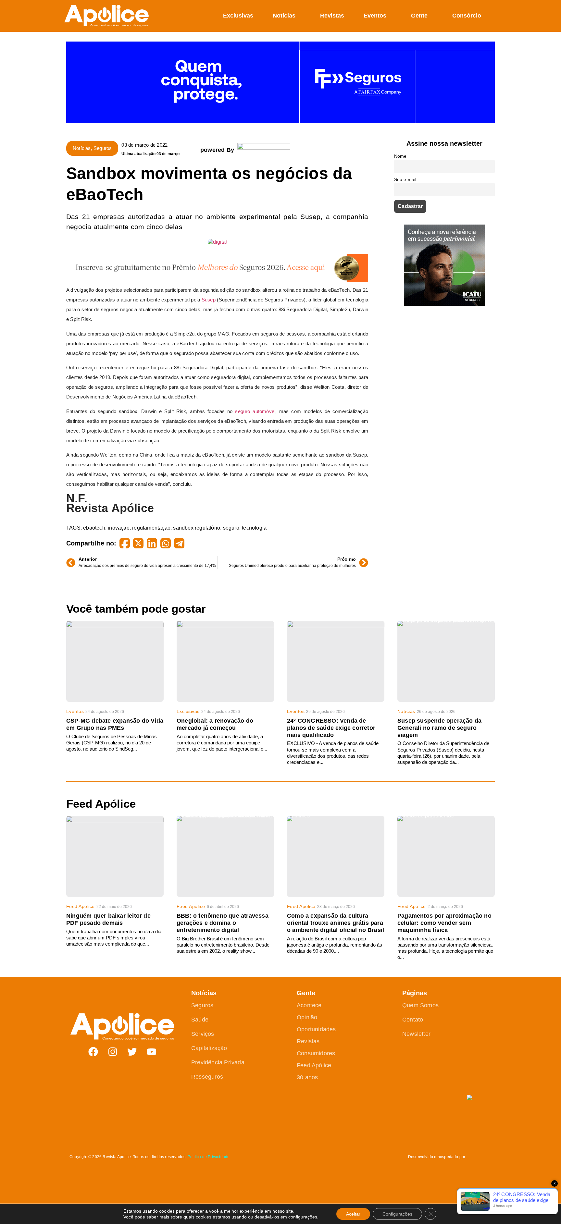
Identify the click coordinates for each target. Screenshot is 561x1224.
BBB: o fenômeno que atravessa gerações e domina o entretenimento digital (222, 922)
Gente (419, 15)
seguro (231, 528)
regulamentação (151, 528)
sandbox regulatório (196, 528)
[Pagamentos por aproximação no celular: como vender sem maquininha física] (446, 856)
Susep (209, 299)
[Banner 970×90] (217, 280)
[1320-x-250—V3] (280, 121)
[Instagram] (113, 1052)
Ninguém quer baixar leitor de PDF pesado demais (108, 919)
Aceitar (353, 1214)
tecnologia (254, 528)
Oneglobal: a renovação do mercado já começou (215, 724)
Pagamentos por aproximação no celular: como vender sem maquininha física (444, 922)
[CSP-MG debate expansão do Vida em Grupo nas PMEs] (115, 661)
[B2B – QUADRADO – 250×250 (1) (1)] (444, 304)
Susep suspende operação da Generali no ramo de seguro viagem (439, 727)
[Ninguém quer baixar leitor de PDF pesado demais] (115, 856)
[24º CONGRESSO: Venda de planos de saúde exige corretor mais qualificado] (335, 661)
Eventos (375, 15)
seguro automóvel (255, 411)
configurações (302, 1216)
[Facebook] (93, 1052)
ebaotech (94, 528)
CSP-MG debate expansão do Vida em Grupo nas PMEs (114, 724)
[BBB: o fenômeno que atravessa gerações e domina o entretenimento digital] (225, 856)
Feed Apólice (80, 906)
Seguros (103, 148)
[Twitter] (132, 1052)
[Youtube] (151, 1052)
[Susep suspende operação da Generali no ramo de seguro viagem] (446, 661)
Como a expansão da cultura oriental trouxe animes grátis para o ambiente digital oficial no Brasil (335, 922)
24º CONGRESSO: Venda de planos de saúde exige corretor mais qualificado (331, 727)
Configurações (397, 1214)
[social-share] (124, 543)
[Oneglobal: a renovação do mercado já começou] (225, 661)
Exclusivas (238, 15)
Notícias (284, 15)
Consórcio (466, 15)
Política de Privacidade (209, 1157)
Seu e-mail (405, 179)
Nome (400, 156)
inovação (119, 528)
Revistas (332, 15)
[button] (491, 15)
